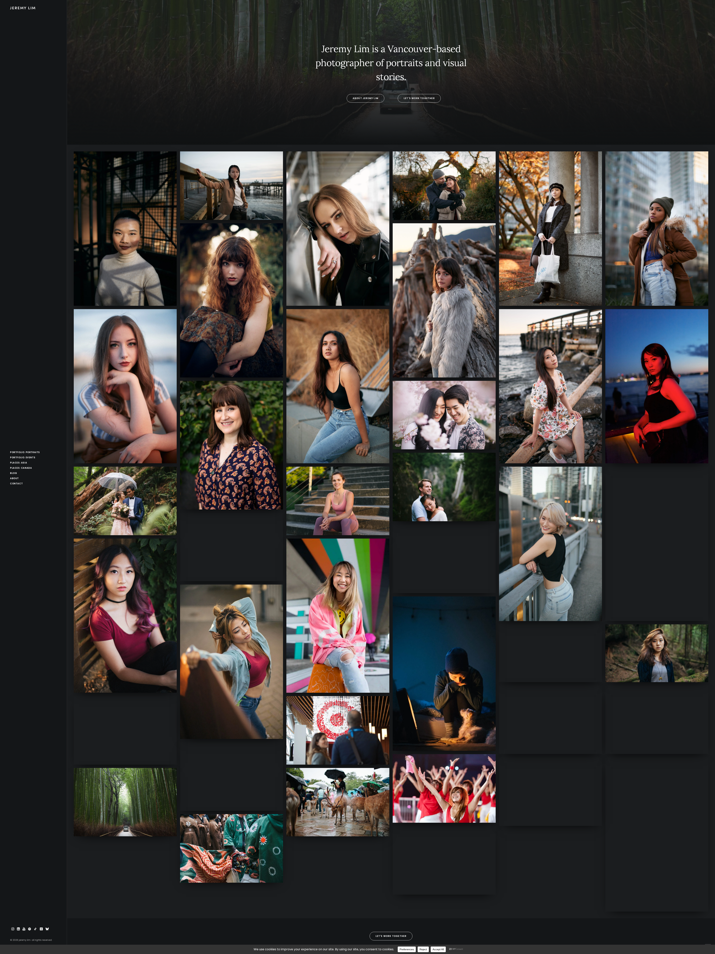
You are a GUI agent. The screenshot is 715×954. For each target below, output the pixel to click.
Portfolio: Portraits (25, 452)
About (14, 478)
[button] (13, 929)
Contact (16, 483)
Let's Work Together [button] (419, 98)
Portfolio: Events (22, 457)
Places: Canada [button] (21, 467)
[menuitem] (33, 452)
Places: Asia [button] (18, 462)
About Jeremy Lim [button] (365, 98)
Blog (13, 473)
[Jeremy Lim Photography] (33, 8)
